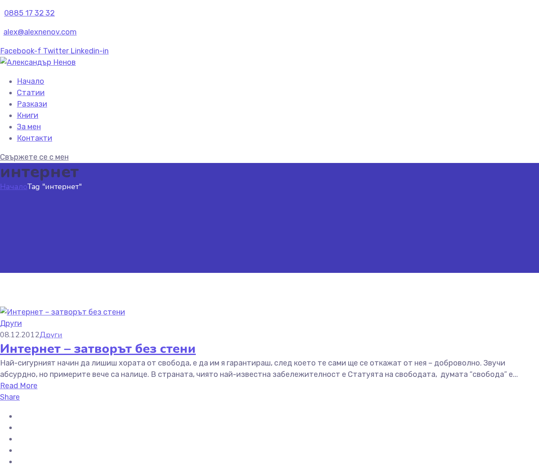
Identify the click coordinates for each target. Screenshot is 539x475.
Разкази (32, 104)
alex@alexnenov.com (40, 32)
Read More (18, 385)
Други (11, 323)
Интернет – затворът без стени (98, 349)
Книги (27, 115)
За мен (29, 126)
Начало (30, 81)
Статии (31, 92)
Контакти (34, 138)
